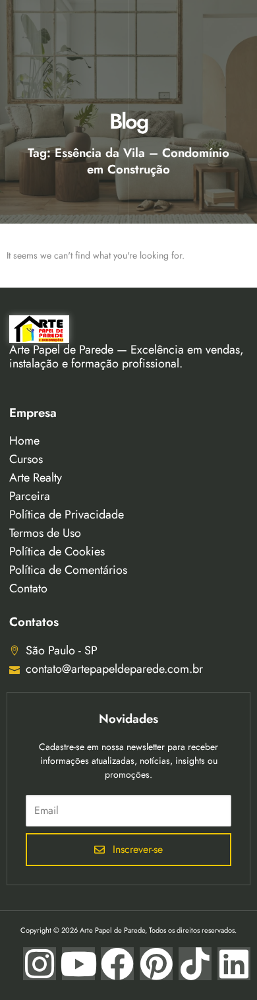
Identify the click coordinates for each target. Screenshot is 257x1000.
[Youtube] (78, 963)
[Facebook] (117, 963)
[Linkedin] (233, 963)
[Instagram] (39, 963)
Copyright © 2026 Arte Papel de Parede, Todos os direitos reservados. (128, 930)
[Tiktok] (195, 963)
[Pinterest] (156, 963)
